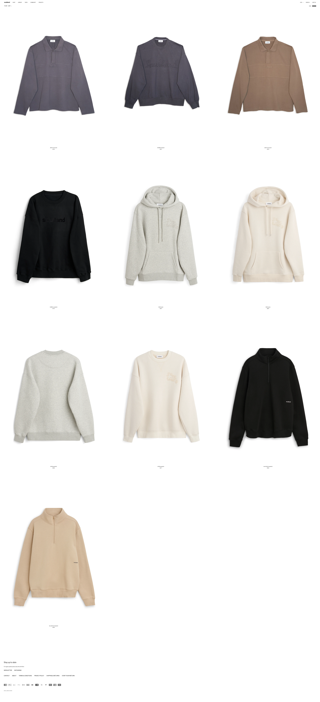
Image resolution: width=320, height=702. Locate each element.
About (14, 675)
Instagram (17, 670)
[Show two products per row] (310, 6)
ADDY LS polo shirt (53, 147)
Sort (9, 5)
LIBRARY (20, 2)
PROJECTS (41, 2)
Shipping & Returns (52, 675)
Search (308, 2)
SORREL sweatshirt (53, 307)
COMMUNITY (33, 2)
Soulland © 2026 (8, 690)
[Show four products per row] (314, 6)
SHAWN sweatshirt (160, 147)
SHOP (14, 2)
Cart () (314, 2)
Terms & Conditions (25, 675)
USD (301, 2)
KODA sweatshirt (53, 466)
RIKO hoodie (160, 307)
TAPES (26, 2)
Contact (7, 675)
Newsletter (8, 670)
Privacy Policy (39, 675)
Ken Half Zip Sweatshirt (268, 466)
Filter (5, 5)
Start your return (68, 675)
